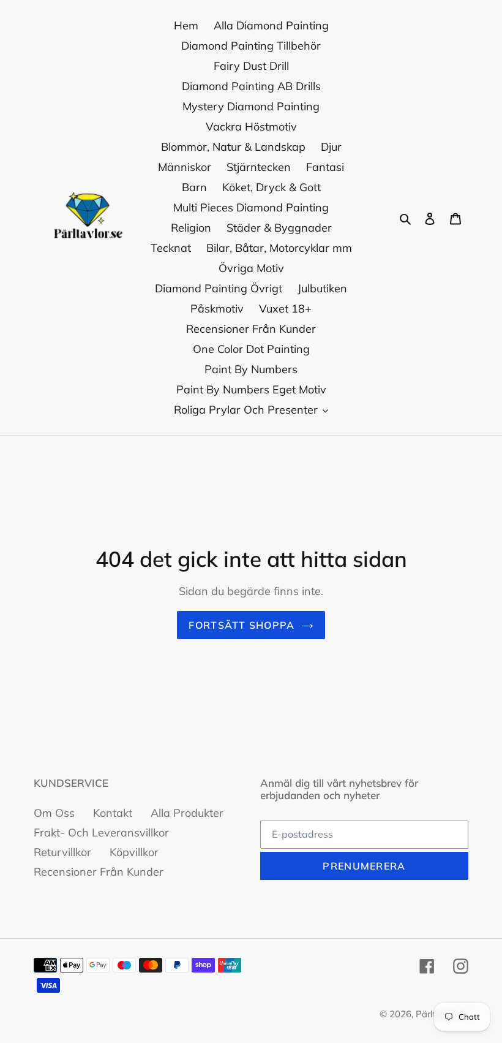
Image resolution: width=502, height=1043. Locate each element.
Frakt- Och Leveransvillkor (101, 832)
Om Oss (54, 813)
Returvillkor (62, 852)
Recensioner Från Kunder (98, 872)
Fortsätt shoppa (241, 625)
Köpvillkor (134, 852)
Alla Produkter (187, 813)
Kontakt (112, 813)
